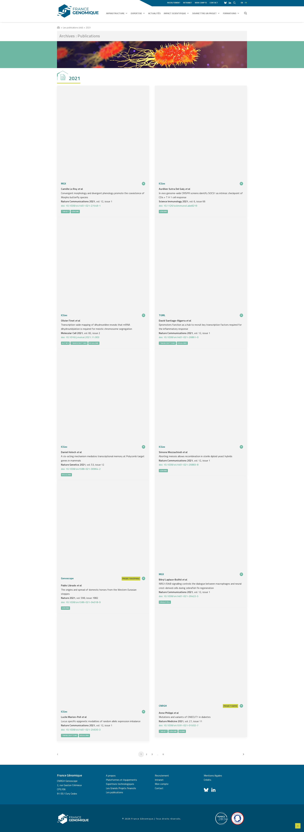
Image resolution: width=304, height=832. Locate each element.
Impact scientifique (175, 13)
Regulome (93, 343)
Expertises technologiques (120, 784)
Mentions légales (213, 775)
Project (126, 578)
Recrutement (173, 2)
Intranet (187, 2)
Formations (229, 13)
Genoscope (67, 578)
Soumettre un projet (204, 13)
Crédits (207, 780)
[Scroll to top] (298, 825)
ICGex (162, 183)
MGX (63, 183)
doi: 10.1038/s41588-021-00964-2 (81, 469)
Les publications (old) (73, 27)
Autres (65, 343)
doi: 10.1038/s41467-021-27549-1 (81, 206)
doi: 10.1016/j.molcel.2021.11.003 (80, 337)
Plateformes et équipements (121, 780)
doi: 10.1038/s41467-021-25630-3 (81, 729)
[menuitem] (174, 2)
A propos (111, 775)
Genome (75, 211)
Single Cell (165, 602)
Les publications (114, 792)
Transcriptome (79, 343)
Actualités (154, 13)
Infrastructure (115, 13)
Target (65, 211)
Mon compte (201, 2)
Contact (214, 2)
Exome (182, 731)
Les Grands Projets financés (121, 788)
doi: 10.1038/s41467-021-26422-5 (178, 596)
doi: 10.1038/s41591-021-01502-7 (178, 725)
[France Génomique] (78, 11)
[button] (245, 13)
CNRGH (163, 706)
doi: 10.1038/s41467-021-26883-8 (178, 464)
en (242, 2)
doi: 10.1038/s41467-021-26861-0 (178, 337)
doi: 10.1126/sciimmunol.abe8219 (178, 206)
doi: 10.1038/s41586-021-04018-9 (81, 602)
